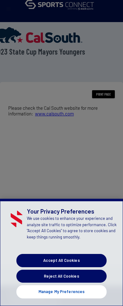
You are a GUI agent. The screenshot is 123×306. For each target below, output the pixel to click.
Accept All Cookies (61, 260)
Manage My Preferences (61, 291)
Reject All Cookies (61, 276)
